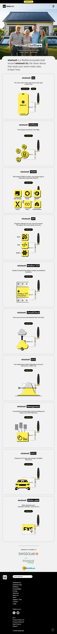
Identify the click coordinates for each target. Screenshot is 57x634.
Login (14, 604)
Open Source (17, 624)
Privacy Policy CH (18, 620)
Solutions (16, 593)
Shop (33, 89)
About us (15, 595)
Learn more (25, 89)
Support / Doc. (17, 599)
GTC (14, 618)
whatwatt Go (17, 582)
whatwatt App (17, 585)
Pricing (15, 591)
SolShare (16, 587)
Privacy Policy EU (18, 622)
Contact (15, 601)
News (14, 597)
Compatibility (17, 589)
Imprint (15, 626)
